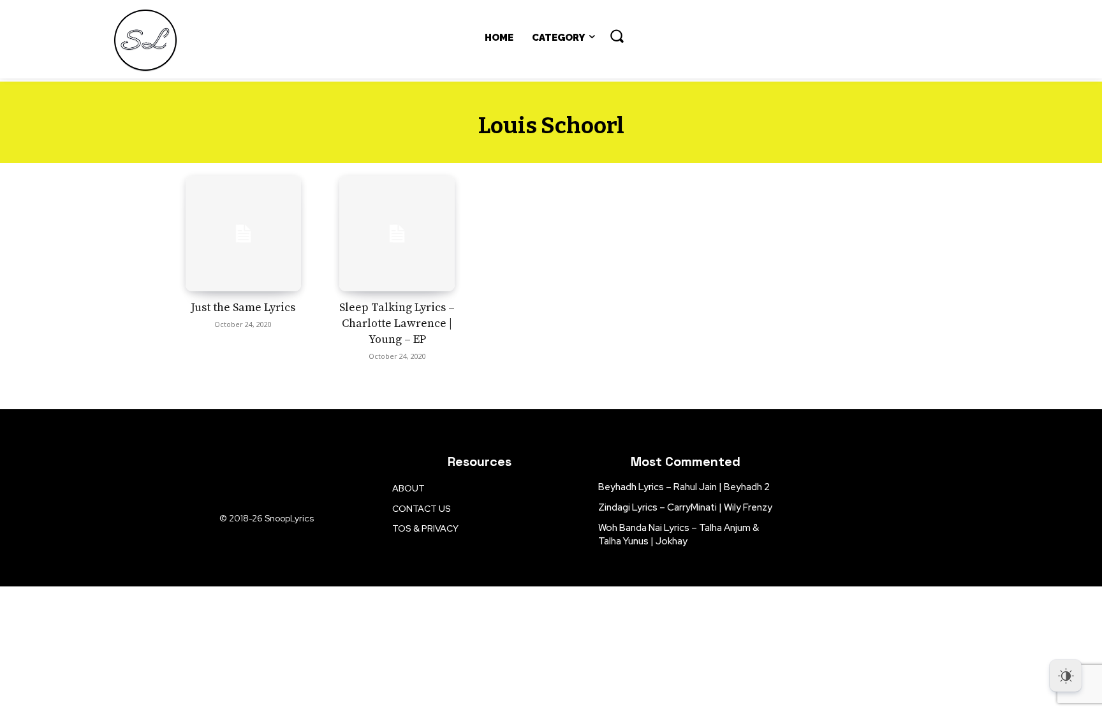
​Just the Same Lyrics (243, 307)
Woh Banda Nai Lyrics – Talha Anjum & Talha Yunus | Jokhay (678, 534)
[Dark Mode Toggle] (1065, 675)
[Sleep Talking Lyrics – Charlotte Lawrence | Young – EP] (397, 233)
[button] (616, 35)
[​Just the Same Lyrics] (243, 233)
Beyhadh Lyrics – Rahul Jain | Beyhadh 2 (684, 487)
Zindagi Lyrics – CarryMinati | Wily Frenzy (685, 507)
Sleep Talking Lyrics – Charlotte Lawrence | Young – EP (397, 323)
